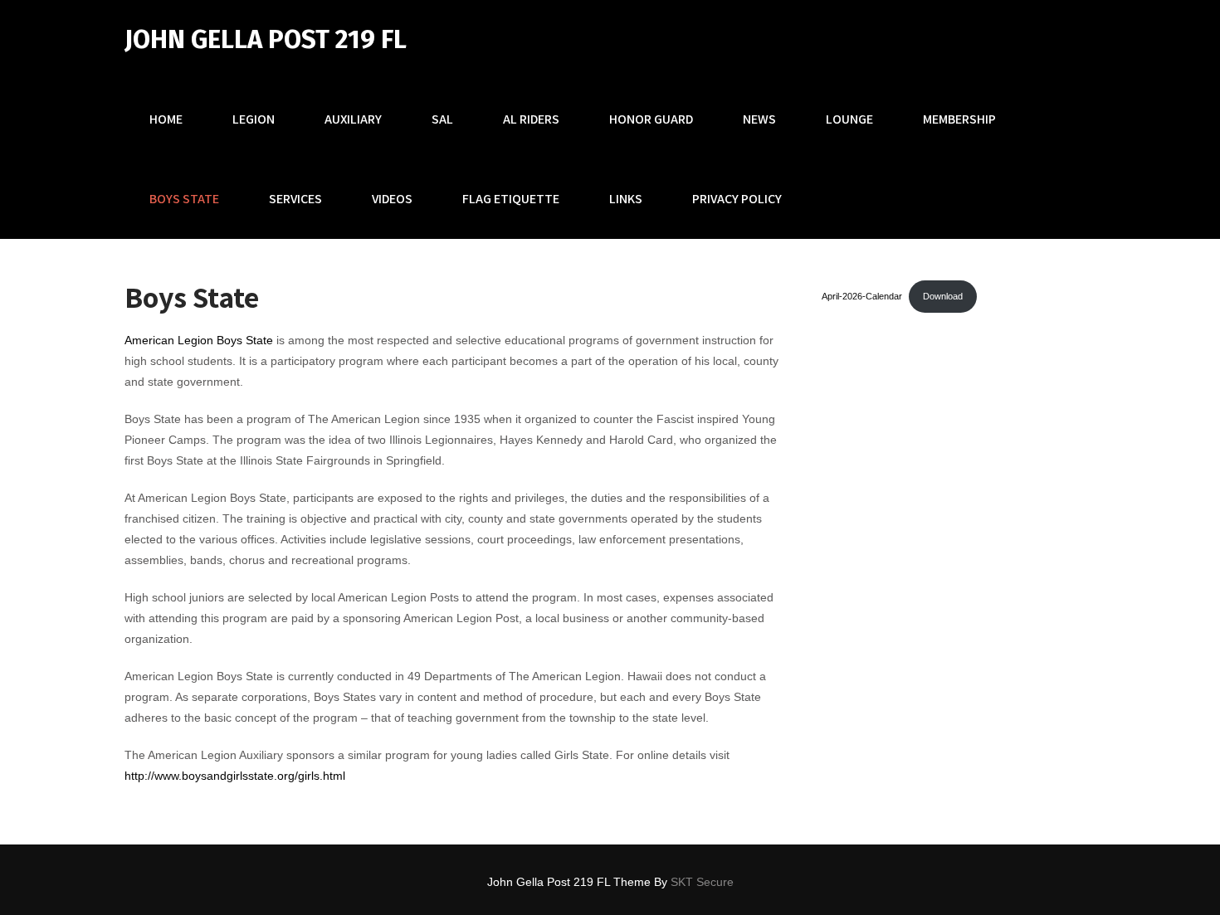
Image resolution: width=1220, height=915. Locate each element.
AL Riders (531, 119)
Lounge (849, 119)
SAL (442, 119)
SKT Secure (702, 881)
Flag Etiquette (510, 198)
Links (625, 198)
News (759, 119)
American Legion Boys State (198, 340)
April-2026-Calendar (862, 296)
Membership (959, 119)
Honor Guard (651, 119)
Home (166, 119)
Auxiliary (353, 119)
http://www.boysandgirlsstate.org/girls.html (234, 775)
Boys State (184, 198)
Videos (392, 198)
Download (943, 296)
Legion (253, 119)
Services (295, 198)
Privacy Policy (737, 198)
